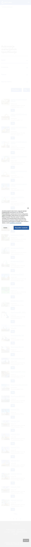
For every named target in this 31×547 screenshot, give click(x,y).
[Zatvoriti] (28, 208)
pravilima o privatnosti (15, 223)
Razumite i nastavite (21, 227)
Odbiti (5, 227)
